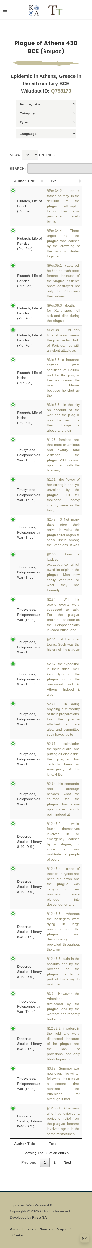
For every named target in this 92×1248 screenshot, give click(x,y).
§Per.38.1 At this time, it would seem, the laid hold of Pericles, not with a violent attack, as (63, 340)
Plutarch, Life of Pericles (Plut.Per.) (29, 206)
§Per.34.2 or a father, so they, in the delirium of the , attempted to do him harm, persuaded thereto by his (63, 206)
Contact (19, 1235)
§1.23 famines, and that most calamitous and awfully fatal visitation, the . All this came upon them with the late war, (63, 455)
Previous (28, 1162)
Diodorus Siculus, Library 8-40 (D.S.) (29, 842)
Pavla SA (39, 1217)
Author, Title (24, 181)
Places (44, 1229)
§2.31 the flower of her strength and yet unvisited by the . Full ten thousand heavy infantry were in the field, (63, 495)
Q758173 (61, 91)
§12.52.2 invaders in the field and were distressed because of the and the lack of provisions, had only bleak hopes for (63, 1043)
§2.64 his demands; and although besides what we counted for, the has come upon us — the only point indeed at (63, 799)
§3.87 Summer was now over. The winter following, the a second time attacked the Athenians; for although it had (63, 1083)
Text (52, 181)
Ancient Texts (21, 1229)
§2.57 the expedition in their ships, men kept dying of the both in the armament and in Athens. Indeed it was (63, 679)
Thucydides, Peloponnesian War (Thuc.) (28, 455)
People (61, 1229)
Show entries (32, 155)
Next (67, 1162)
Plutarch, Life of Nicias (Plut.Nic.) (29, 378)
